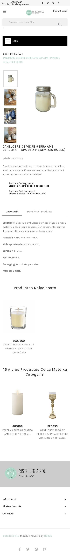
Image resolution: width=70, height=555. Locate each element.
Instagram (58, 3)
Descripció (12, 211)
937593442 (16, 2)
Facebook (42, 3)
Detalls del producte (39, 211)
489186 (17, 426)
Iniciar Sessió (60, 11)
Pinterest (53, 3)
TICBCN (48, 535)
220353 (52, 426)
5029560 (19, 341)
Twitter (48, 3)
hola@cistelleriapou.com (17, 4)
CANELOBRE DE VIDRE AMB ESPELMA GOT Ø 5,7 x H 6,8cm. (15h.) (18, 348)
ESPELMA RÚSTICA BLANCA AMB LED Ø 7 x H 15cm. (17, 432)
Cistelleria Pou (10, 535)
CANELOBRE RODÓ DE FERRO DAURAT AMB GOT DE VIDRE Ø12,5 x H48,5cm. (52, 434)
